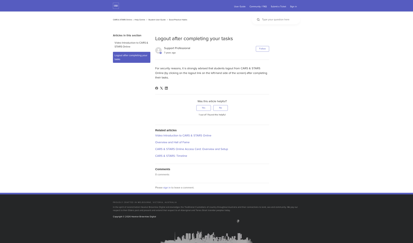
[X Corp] (161, 88)
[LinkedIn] (166, 88)
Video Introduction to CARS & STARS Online (131, 44)
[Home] (116, 8)
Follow (262, 48)
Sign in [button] (293, 6)
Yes (203, 107)
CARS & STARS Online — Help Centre (129, 20)
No (220, 107)
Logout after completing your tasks (131, 57)
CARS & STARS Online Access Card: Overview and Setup (191, 149)
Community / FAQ (258, 6)
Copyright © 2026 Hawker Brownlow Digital (134, 216)
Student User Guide (157, 20)
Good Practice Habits (178, 20)
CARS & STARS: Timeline (171, 156)
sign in (167, 187)
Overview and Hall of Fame (172, 142)
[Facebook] (156, 88)
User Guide (240, 6)
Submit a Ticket (278, 6)
